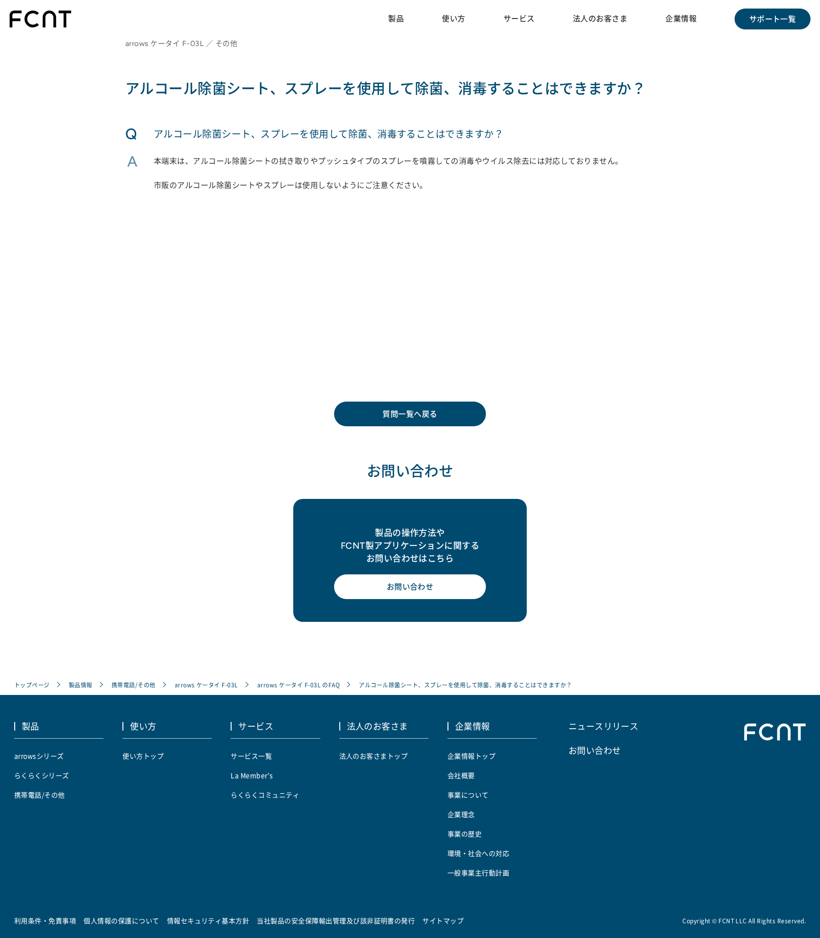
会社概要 (461, 775)
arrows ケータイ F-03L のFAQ (298, 685)
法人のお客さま (600, 18)
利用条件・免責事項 (45, 920)
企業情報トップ (471, 755)
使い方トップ (143, 755)
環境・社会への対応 (478, 853)
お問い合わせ (410, 586)
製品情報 (81, 685)
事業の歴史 (464, 833)
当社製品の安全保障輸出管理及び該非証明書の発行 (336, 920)
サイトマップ (443, 920)
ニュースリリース (603, 726)
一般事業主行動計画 (478, 872)
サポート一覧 (772, 19)
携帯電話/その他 (134, 685)
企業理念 (461, 814)
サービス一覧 (251, 755)
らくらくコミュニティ (265, 794)
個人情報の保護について (121, 920)
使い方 (453, 18)
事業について (468, 794)
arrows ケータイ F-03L (206, 685)
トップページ (32, 685)
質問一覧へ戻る (409, 414)
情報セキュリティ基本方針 (208, 920)
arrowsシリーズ (39, 755)
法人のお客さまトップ (373, 755)
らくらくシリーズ (41, 775)
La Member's (252, 775)
